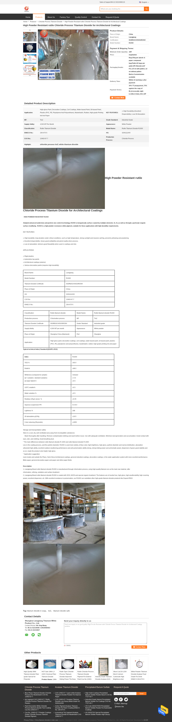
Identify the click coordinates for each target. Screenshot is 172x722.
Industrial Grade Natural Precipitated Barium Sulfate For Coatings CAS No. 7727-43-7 (98, 701)
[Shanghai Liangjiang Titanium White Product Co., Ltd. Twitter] (126, 700)
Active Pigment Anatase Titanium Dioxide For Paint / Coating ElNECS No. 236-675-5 (67, 708)
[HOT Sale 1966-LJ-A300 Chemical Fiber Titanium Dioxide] (50, 664)
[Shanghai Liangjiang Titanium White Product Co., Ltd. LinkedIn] (116, 700)
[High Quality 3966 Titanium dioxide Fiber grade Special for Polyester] (32, 664)
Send (141, 694)
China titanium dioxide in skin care (46, 720)
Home (28, 17)
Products (38, 17)
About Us (51, 17)
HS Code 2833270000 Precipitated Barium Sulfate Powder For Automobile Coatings (98, 708)
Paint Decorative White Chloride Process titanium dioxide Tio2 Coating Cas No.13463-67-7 (38, 708)
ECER (146, 720)
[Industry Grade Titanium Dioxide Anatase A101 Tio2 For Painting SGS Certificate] (103, 666)
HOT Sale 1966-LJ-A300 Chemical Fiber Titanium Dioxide (49, 674)
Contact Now (114, 97)
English (144, 2)
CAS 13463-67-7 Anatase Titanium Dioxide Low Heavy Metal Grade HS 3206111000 (67, 701)
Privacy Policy (28, 720)
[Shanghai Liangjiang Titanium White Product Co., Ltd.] (27, 9)
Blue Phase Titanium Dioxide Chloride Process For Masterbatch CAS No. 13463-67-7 (38, 695)
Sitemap (124, 703)
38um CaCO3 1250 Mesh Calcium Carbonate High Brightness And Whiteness (120, 677)
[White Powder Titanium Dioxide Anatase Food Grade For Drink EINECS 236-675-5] (139, 664)
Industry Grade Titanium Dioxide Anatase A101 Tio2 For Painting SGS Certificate (103, 680)
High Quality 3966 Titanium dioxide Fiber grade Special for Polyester (31, 675)
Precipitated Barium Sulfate (97, 687)
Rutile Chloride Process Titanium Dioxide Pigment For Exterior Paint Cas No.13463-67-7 (85, 677)
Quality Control (81, 17)
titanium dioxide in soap (36, 611)
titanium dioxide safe (61, 611)
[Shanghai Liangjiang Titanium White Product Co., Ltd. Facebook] (121, 700)
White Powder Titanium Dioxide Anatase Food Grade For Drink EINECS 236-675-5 (139, 675)
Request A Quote (112, 17)
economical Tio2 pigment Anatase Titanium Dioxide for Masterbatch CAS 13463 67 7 (68, 714)
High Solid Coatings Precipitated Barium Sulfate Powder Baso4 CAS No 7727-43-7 (98, 695)
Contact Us (96, 17)
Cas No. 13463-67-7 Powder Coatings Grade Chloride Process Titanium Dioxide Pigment (38, 714)
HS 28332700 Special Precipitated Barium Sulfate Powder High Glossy (97, 713)
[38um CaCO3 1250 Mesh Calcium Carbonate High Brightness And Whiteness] (121, 664)
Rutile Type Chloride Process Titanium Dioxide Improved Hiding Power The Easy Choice (68, 677)
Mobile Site (120, 707)
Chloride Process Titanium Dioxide (50, 22)
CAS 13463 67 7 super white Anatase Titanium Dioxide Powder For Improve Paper (68, 695)
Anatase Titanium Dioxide (66, 687)
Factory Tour (65, 17)
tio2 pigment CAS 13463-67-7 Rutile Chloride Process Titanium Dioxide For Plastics (38, 701)
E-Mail (117, 703)
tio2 (49, 611)
